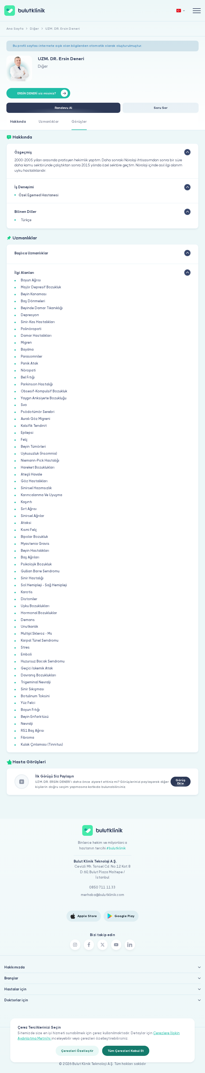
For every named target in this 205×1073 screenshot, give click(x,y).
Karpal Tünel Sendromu (39, 640)
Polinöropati (31, 329)
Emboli (26, 654)
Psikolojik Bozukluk (36, 564)
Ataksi (26, 523)
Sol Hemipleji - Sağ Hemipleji (44, 585)
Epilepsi (27, 433)
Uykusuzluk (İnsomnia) (39, 453)
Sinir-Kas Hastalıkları (38, 322)
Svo (24, 405)
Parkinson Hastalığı (37, 384)
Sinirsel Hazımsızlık (36, 488)
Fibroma (27, 737)
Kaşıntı (26, 502)
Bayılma (27, 349)
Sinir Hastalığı (32, 578)
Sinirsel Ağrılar (32, 516)
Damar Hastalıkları (36, 336)
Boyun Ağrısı (31, 280)
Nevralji (27, 724)
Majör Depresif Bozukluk (41, 287)
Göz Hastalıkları (34, 481)
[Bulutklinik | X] (102, 945)
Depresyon (30, 315)
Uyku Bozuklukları (35, 606)
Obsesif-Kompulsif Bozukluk (44, 391)
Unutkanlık (29, 626)
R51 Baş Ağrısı (32, 731)
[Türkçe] (181, 10)
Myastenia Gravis (35, 544)
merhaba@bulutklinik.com (102, 895)
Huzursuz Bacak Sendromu (43, 661)
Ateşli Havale (31, 474)
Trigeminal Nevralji (36, 682)
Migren (26, 342)
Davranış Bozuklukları (38, 675)
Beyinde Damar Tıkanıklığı (42, 308)
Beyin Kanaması (33, 294)
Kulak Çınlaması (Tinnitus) (42, 744)
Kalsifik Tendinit (34, 426)
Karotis (27, 592)
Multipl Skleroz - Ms (36, 633)
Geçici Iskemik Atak (37, 668)
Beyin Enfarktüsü (35, 717)
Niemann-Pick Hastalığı (40, 460)
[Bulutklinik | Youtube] (116, 945)
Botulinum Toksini (35, 696)
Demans (28, 620)
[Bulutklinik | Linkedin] (130, 945)
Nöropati (28, 370)
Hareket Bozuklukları (37, 467)
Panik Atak (29, 363)
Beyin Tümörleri (33, 446)
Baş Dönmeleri (33, 301)
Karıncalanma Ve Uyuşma (41, 495)
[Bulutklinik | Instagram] (75, 945)
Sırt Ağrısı (29, 509)
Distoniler (29, 599)
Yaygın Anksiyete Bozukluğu (43, 398)
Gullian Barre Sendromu (40, 571)
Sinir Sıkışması (32, 689)
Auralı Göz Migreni (35, 419)
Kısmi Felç (29, 530)
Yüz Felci (28, 703)
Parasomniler (31, 356)
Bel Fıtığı (28, 377)
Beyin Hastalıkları (35, 551)
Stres (25, 647)
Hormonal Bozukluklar (39, 613)
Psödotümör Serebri (37, 412)
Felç (24, 440)
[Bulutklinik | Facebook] (89, 945)
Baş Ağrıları (30, 557)
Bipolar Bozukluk (34, 537)
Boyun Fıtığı (30, 710)
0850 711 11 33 (102, 887)
